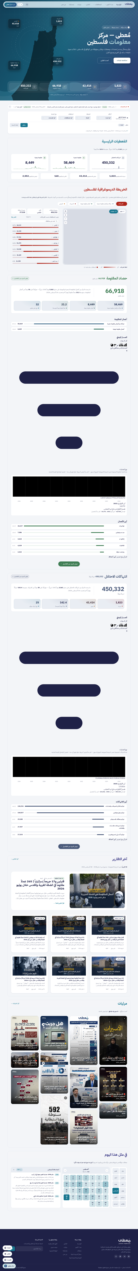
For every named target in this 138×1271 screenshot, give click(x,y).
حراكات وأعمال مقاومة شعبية (104, 204)
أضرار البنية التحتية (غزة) (75, 1258)
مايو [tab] (123, 1184)
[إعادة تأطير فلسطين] (65, 222)
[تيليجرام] (124, 1256)
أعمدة (125, 348)
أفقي (115, 348)
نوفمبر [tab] (122, 1204)
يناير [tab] (123, 1171)
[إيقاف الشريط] (9, 106)
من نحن (63, 4)
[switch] (20, 4)
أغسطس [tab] (115, 1191)
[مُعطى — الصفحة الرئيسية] (129, 4)
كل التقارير (14, 859)
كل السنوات (123, 341)
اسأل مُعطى (9, 4)
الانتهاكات (121, 204)
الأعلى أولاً (13, 217)
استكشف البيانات (122, 60)
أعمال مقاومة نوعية (85, 204)
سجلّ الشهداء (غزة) (76, 1254)
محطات (79, 1251)
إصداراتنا (71, 4)
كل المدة (108, 118)
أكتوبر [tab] (115, 1197)
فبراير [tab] (115, 1171)
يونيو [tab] (116, 1184)
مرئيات (79, 4)
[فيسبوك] (128, 1256)
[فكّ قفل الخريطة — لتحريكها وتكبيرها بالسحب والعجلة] (65, 211)
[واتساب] (120, 1256)
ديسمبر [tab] (116, 1204)
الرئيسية (118, 4)
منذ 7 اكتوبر (110, 4)
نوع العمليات (123, 469)
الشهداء (72, 204)
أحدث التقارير (105, 60)
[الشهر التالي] (65, 1170)
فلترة (121, 211)
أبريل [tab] (115, 1178)
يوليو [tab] (123, 1191)
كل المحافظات (68, 118)
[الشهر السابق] (106, 1170)
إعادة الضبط (15, 125)
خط (117, 348)
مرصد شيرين (54, 1247)
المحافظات (98, 4)
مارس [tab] (122, 1178)
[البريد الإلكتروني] (116, 1256)
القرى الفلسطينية (52, 1244)
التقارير (88, 4)
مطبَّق (24, 125)
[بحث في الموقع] (27, 4)
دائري (112, 348)
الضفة (87, 118)
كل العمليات (52, 118)
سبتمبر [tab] (123, 1197)
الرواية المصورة (53, 1251)
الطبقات (112, 211)
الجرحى (61, 204)
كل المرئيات (15, 1003)
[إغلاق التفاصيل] (13, 1169)
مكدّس (121, 348)
